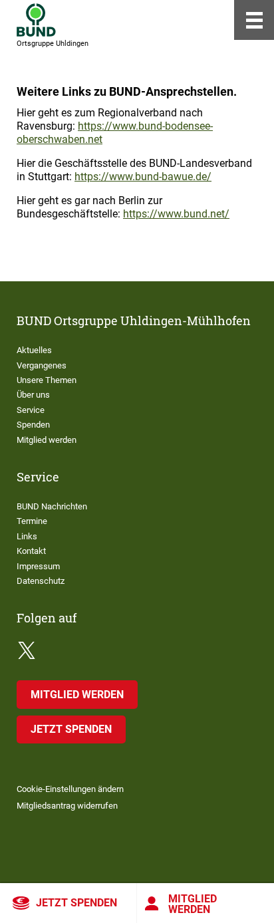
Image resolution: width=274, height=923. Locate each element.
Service (31, 410)
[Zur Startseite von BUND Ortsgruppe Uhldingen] (36, 20)
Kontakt (31, 551)
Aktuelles (34, 350)
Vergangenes (42, 365)
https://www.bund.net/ (176, 213)
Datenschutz (41, 581)
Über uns (33, 395)
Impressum (38, 566)
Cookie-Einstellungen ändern (70, 789)
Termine (32, 521)
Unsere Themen (46, 380)
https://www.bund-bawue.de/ (142, 176)
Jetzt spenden (76, 902)
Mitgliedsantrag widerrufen (67, 806)
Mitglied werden (192, 904)
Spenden (33, 425)
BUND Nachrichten (52, 506)
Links (27, 536)
